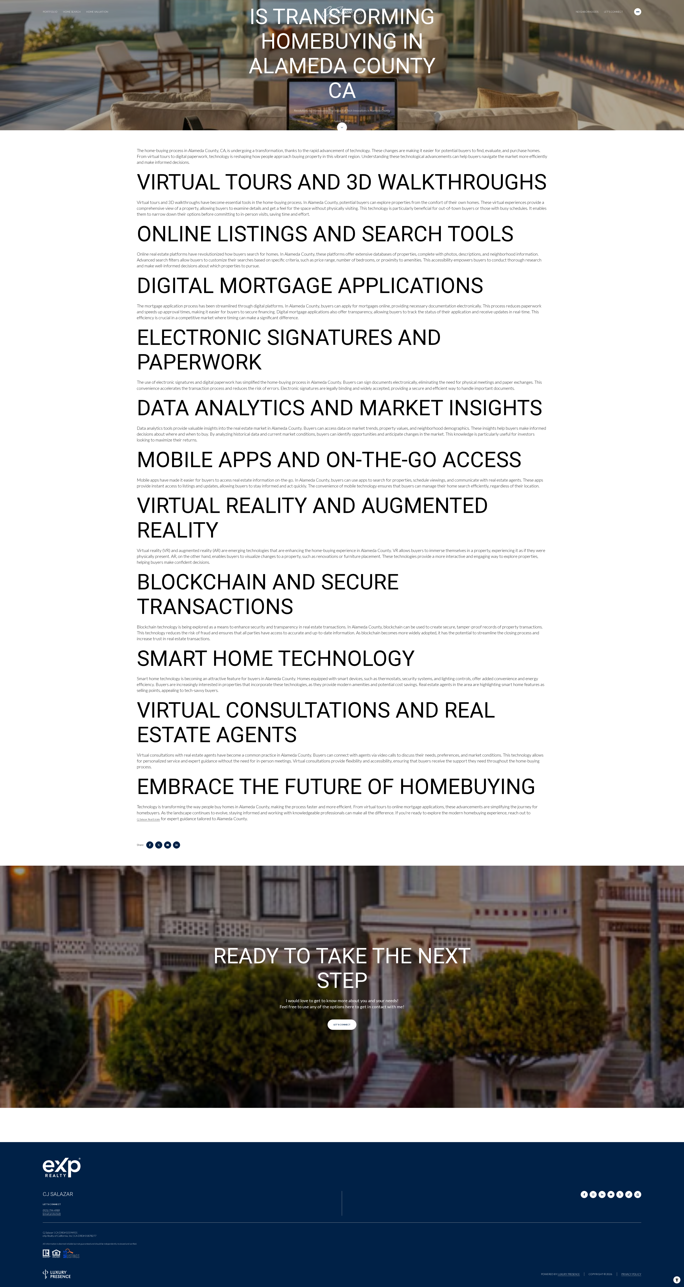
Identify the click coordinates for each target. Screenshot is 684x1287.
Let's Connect (613, 11)
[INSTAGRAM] (593, 1194)
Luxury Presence (569, 1274)
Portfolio (50, 11)
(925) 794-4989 (51, 1210)
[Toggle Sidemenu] (637, 11)
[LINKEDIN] (602, 1194)
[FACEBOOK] (584, 1194)
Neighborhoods (587, 11)
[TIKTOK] (628, 1194)
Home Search (72, 11)
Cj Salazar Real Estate (148, 819)
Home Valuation (97, 11)
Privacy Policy (631, 1274)
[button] (342, 1024)
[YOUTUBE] (611, 1194)
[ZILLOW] (637, 1194)
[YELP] (619, 1194)
